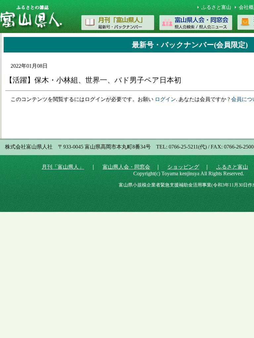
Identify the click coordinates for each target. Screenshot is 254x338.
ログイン (165, 99)
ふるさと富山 (216, 7)
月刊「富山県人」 (63, 167)
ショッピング (183, 167)
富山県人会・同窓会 (126, 167)
